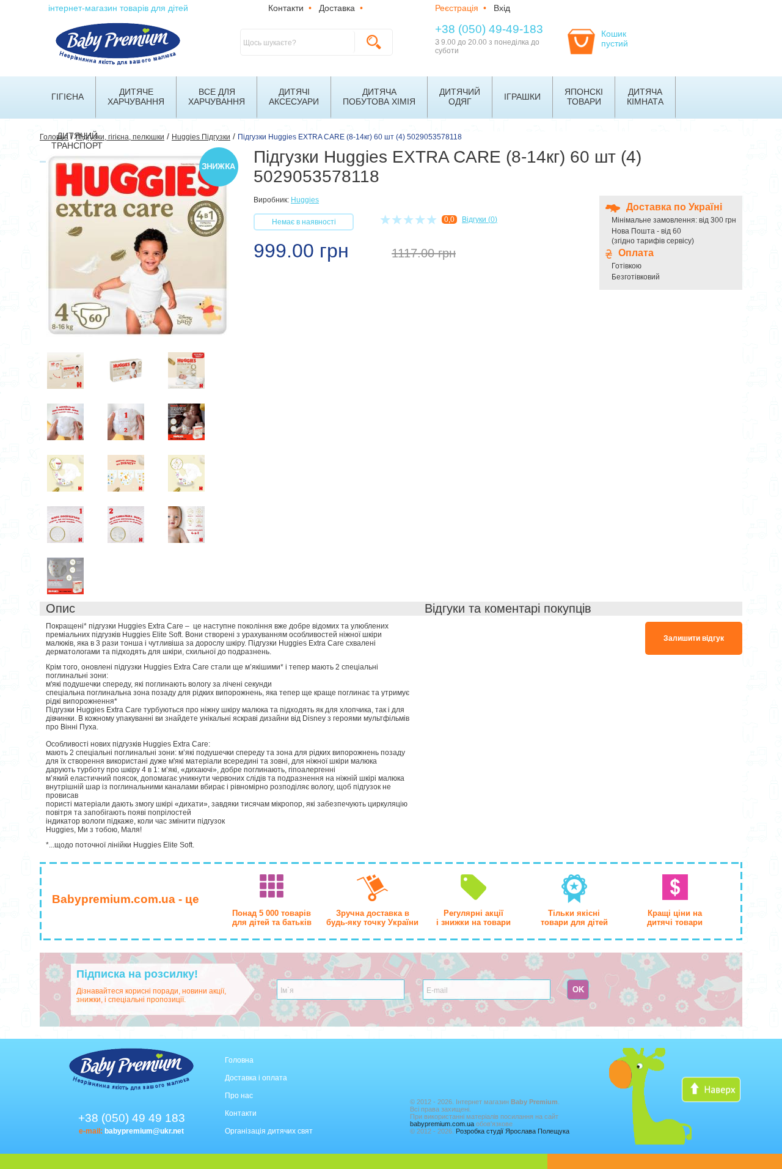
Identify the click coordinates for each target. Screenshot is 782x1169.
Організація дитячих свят (269, 1131)
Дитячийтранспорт (77, 140)
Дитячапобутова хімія (379, 96)
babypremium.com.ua (442, 1123)
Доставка (337, 8)
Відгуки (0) (479, 219)
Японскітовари (584, 96)
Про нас (239, 1095)
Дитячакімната (645, 96)
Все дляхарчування (216, 96)
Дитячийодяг (459, 96)
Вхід (502, 8)
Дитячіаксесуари (294, 96)
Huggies (305, 200)
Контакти (286, 8)
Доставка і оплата (256, 1078)
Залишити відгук (693, 638)
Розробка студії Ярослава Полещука (512, 1131)
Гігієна (67, 96)
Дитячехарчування (136, 96)
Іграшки (522, 96)
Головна (239, 1060)
